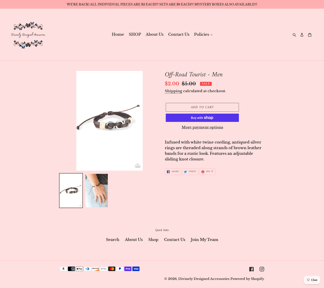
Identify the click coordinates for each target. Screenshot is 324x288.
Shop (153, 239)
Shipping (173, 91)
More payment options (202, 127)
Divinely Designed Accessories (204, 279)
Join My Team (204, 239)
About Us (134, 239)
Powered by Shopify (247, 279)
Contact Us (174, 239)
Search (112, 239)
